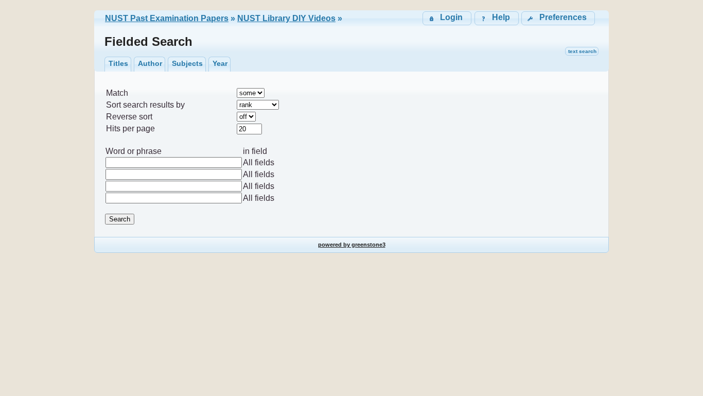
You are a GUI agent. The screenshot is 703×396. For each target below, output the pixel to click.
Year (220, 63)
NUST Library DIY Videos (286, 18)
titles (118, 63)
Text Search (582, 51)
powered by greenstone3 (351, 245)
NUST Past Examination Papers (167, 18)
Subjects (187, 63)
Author (150, 63)
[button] (558, 18)
